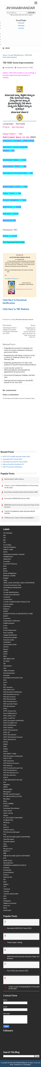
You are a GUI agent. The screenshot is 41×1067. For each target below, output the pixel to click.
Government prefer (10, 644)
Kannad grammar (9, 673)
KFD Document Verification (12, 692)
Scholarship (7, 870)
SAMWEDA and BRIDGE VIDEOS (14, 865)
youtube (21, 28)
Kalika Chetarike (8, 670)
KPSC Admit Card (9, 716)
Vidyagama (7, 901)
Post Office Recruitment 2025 (17, 971)
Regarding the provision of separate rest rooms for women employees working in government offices (18, 350)
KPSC (5, 708)
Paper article (7, 811)
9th (4, 542)
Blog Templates (15, 1064)
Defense (6, 609)
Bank (5, 568)
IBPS (5, 656)
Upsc (5, 898)
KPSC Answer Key (9, 711)
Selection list (7, 877)
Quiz (4, 844)
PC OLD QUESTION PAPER (13, 818)
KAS (4, 680)
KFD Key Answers (9, 697)
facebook (21, 23)
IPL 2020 (6, 661)
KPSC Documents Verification (13, 720)
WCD (5, 908)
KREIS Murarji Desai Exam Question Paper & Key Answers (21, 506)
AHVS (5, 552)
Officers (6, 806)
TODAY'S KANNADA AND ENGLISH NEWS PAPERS (19, 512)
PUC (4, 834)
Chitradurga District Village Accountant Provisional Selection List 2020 (10, 330)
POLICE (6, 827)
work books (7, 910)
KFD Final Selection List (11, 694)
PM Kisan (6, 822)
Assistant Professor (10, 564)
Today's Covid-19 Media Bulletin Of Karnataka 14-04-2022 (21, 486)
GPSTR (5, 647)
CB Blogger (27, 1064)
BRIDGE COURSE (9, 576)
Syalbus (6, 884)
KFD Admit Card (8, 689)
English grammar (8, 623)
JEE (4, 663)
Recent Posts (8, 849)
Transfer (6, 891)
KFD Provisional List (10, 701)
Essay (5, 625)
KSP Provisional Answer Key (13, 768)
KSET (5, 746)
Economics (7, 618)
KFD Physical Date (9, 699)
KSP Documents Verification (13, 756)
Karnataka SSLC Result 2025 (12, 459)
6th (4, 535)
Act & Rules (7, 545)
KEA (4, 685)
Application (7, 559)
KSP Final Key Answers (11, 763)
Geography (7, 642)
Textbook (6, 889)
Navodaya (6, 799)
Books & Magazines (10, 573)
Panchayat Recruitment (11, 808)
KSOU (5, 751)
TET (4, 886)
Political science (8, 829)
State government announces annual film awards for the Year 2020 (18, 381)
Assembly (6, 561)
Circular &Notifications (16, 55)
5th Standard (7, 533)
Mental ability (7, 789)
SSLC (5, 882)
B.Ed (4, 566)
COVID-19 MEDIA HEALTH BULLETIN (16, 602)
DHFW (5, 611)
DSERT (5, 616)
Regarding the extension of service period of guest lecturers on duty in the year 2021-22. (29, 332)
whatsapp (21, 25)
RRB (4, 853)
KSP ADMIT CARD (9, 754)
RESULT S (6, 851)
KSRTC (5, 777)
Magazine (6, 784)
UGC (5, 896)
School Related (8, 872)
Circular (6, 590)
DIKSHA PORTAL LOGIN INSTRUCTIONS (18, 614)
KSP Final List (7, 765)
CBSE (5, 580)
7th (4, 538)
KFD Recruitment (9, 706)
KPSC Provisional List (10, 730)
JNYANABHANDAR (20, 8)
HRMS (5, 652)
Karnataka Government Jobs (13, 678)
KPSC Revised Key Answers (13, 737)
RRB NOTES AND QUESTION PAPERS (16, 856)
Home (5, 55)
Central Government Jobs (12, 585)
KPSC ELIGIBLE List (10, 723)
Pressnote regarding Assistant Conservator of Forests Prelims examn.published (23, 964)
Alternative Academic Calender (14, 554)
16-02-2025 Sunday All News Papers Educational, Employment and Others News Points (22, 980)
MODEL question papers (11, 794)
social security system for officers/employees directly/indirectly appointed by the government (17, 370)
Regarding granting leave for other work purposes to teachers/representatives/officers (20, 364)
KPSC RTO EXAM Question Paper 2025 (16, 456)
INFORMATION (8, 659)
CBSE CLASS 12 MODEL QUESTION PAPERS (18, 583)
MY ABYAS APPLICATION (12, 796)
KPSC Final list (8, 727)
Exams (5, 628)
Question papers (9, 841)
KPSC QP (6, 732)
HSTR (5, 654)
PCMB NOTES (8, 820)
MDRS (5, 787)
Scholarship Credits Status (14, 479)
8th (4, 540)
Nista (5, 801)
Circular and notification (11, 594)
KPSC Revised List (9, 739)
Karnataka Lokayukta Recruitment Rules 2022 (21, 492)
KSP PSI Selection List (11, 773)
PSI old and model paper (11, 832)
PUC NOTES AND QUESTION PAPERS (16, 837)
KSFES (5, 749)
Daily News (7, 606)
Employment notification (11, 621)
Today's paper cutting (14, 942)
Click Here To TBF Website (16, 309)
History (5, 649)
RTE (4, 858)
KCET (5, 682)
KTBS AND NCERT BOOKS (12, 780)
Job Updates (7, 666)
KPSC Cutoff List (9, 718)
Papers (5, 815)
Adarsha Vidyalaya (9, 547)
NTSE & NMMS (8, 803)
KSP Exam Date (8, 761)
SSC (4, 879)
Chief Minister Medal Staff (12, 587)
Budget (5, 578)
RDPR (5, 846)
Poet (5, 825)
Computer (6, 597)
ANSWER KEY (8, 557)
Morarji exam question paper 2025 (19, 949)
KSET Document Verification (12, 467)
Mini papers (7, 792)
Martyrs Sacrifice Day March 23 (13, 464)
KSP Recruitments (9, 775)
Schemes (6, 867)
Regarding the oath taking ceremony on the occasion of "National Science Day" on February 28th (19, 357)
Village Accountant (9, 903)
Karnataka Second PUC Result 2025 (15, 462)
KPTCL (5, 742)
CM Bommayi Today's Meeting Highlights (19, 518)
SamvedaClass (8, 863)
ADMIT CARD (8, 549)
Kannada (6, 675)
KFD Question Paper (10, 704)
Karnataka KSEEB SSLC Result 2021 (17, 498)
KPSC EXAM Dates (9, 725)
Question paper (8, 839)
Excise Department (9, 630)
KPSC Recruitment (9, 735)
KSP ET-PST (7, 758)
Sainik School (7, 860)
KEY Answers (8, 687)
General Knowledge (10, 637)
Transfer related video (10, 894)
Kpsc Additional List (10, 713)
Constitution (7, 599)
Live (4, 782)
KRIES (5, 744)
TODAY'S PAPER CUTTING (17, 935)
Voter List (6, 905)
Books (5, 571)
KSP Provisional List (10, 770)
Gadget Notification (10, 635)
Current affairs (8, 604)
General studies (8, 640)
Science (6, 875)
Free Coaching (8, 632)
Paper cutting (8, 813)
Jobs (4, 668)
